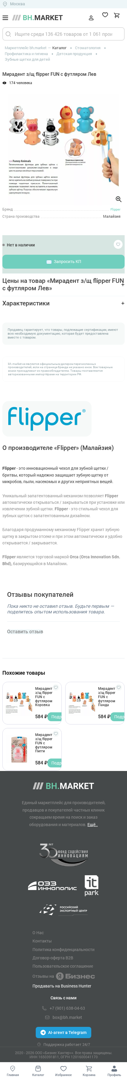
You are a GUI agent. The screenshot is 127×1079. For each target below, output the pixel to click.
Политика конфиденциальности (63, 949)
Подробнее (62, 716)
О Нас (38, 932)
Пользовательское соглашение (62, 966)
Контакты (42, 941)
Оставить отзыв (25, 631)
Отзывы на (43, 976)
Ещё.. (92, 824)
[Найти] (8, 34)
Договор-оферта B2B (52, 957)
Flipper (115, 209)
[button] (11, 142)
